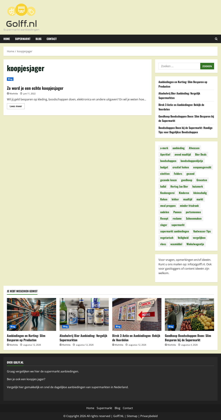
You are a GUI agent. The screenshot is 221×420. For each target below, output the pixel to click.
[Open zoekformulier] (216, 38)
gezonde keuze (168, 180)
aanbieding (178, 148)
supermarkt (178, 225)
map (134, 416)
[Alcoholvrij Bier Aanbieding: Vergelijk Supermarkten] (84, 314)
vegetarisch (166, 238)
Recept (164, 218)
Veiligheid (183, 238)
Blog (38, 39)
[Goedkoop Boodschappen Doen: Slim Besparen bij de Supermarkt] (189, 314)
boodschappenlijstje (192, 161)
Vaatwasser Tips (202, 231)
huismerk (197, 186)
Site (129, 416)
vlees (163, 244)
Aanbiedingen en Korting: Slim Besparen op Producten (26, 337)
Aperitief (165, 154)
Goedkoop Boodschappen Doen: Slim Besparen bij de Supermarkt (188, 337)
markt (199, 199)
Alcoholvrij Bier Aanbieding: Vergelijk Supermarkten (83, 337)
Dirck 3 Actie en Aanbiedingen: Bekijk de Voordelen (136, 337)
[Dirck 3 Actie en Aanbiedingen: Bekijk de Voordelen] (136, 314)
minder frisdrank (189, 206)
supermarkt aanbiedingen (174, 231)
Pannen (177, 212)
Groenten (201, 180)
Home (6, 39)
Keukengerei (167, 193)
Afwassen (194, 148)
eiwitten (165, 173)
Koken (163, 199)
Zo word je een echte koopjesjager (35, 88)
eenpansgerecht (202, 167)
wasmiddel (176, 244)
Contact (52, 39)
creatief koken (180, 167)
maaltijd (187, 199)
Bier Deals (200, 154)
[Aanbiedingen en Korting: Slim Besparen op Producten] (31, 314)
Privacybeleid (149, 416)
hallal (163, 186)
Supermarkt (22, 39)
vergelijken (199, 238)
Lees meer (17, 106)
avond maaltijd (183, 154)
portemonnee (193, 212)
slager (163, 225)
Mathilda (13, 93)
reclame (177, 218)
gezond (190, 173)
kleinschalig (200, 193)
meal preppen (168, 206)
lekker (175, 199)
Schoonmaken (193, 218)
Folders (178, 173)
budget (164, 167)
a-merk (164, 148)
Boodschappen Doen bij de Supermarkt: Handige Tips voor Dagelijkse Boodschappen (185, 130)
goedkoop (186, 180)
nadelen (164, 212)
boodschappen (168, 161)
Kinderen (184, 193)
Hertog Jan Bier (179, 186)
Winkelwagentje (195, 244)
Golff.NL (118, 416)
